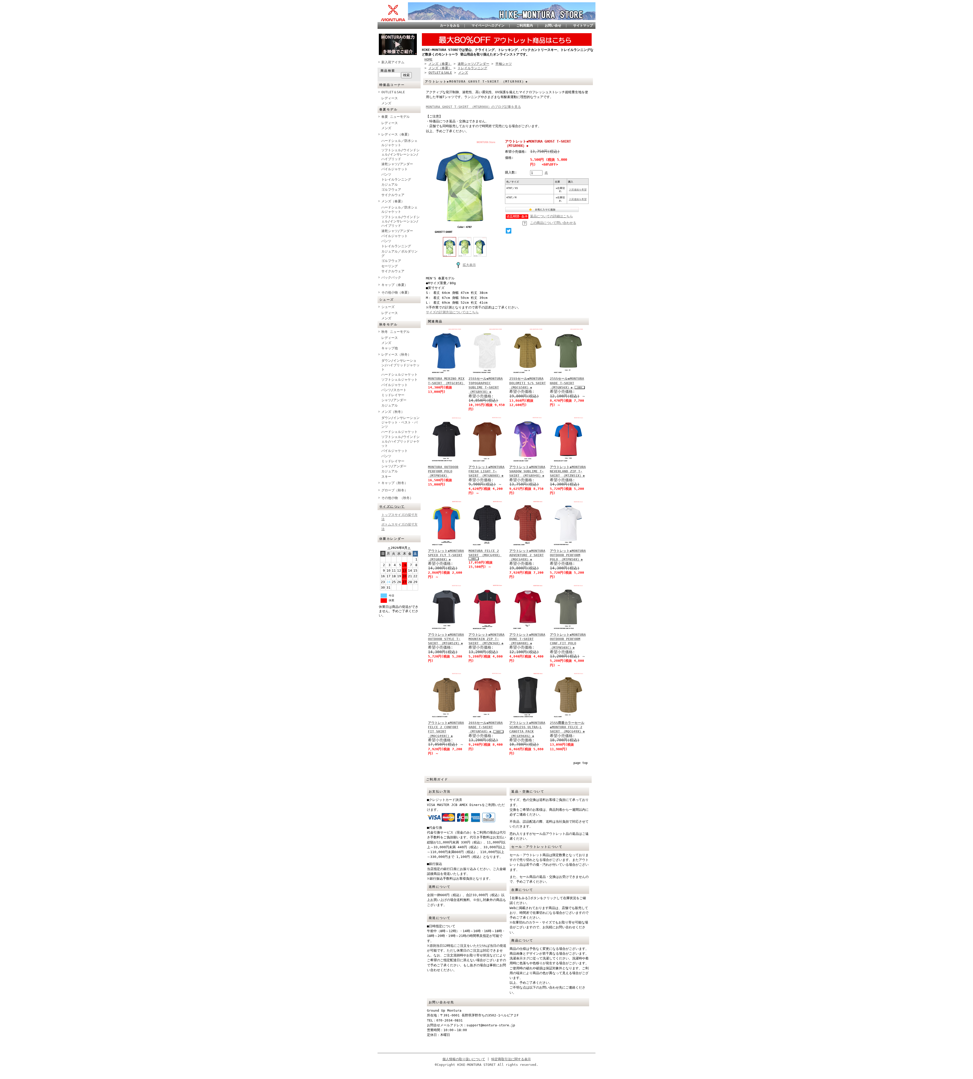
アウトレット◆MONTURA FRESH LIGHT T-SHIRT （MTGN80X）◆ (486, 471)
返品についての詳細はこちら (551, 216)
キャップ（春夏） (394, 285)
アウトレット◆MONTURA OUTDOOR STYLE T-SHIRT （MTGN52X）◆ (446, 639)
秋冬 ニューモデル (395, 332)
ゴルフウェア (391, 189)
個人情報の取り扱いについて (463, 1059)
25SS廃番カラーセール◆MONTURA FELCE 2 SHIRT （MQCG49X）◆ (567, 727)
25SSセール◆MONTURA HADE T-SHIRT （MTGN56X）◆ (567, 383)
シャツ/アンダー (393, 400)
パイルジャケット (394, 169)
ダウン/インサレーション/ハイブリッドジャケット (400, 365)
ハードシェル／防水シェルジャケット (399, 143)
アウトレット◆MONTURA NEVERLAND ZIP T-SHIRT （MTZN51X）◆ (568, 471)
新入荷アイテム (392, 62)
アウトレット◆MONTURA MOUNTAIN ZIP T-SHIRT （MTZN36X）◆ (486, 639)
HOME (428, 59)
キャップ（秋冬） (394, 483)
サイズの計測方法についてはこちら (452, 312)
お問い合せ (553, 25)
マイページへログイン (488, 25)
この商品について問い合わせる (553, 223)
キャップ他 (389, 348)
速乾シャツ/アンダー (397, 164)
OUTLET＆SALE (393, 92)
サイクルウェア (392, 195)
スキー (386, 476)
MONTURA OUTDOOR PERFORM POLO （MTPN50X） (443, 471)
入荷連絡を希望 (578, 189)
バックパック (391, 277)
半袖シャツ (503, 64)
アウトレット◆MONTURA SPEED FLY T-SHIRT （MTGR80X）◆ (446, 555)
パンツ (386, 174)
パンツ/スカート (393, 390)
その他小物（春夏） (396, 292)
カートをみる (450, 25)
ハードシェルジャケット (399, 374)
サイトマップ (583, 25)
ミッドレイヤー (392, 395)
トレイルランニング (396, 179)
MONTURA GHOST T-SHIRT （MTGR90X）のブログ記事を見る (473, 107)
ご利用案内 (524, 25)
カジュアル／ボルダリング (399, 253)
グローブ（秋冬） (394, 490)
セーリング (389, 266)
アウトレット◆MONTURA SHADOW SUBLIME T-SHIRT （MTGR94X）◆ (527, 471)
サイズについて (392, 506)
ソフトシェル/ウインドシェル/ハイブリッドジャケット (400, 441)
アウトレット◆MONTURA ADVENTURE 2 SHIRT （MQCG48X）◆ (527, 555)
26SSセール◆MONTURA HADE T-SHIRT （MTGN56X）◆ (486, 727)
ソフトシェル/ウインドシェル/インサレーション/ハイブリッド (400, 154)
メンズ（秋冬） (392, 412)
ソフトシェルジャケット (399, 379)
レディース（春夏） (396, 134)
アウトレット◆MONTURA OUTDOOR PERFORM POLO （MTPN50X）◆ (568, 555)
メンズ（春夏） (392, 201)
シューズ (388, 307)
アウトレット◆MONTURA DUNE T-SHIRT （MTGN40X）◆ (527, 639)
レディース (389, 98)
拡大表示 (469, 265)
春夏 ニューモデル (395, 117)
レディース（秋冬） (396, 354)
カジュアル (389, 184)
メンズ (386, 103)
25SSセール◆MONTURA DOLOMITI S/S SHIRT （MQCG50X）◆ (527, 383)
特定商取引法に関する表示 (511, 1059)
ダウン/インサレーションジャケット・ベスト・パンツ (400, 422)
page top (580, 763)
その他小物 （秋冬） (397, 498)
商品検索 (388, 70)
